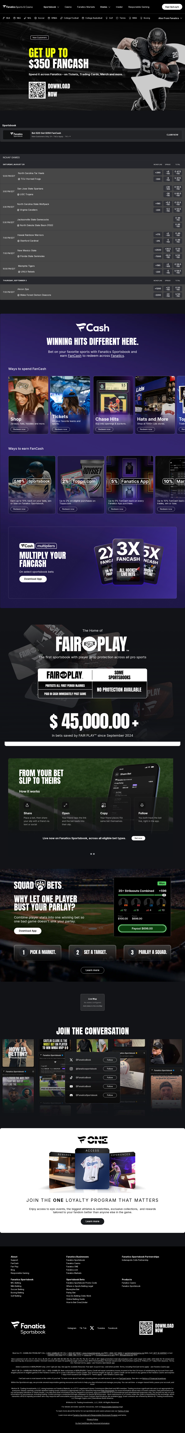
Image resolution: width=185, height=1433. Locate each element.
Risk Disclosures (108, 1390)
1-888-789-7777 (74, 1355)
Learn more (92, 970)
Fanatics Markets (86, 7)
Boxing (147, 18)
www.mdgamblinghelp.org (93, 1353)
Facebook (112, 1328)
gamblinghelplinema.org (134, 1353)
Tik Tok (83, 1328)
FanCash (74, 356)
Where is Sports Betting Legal (79, 1286)
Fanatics (117, 356)
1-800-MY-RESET (74, 1353)
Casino (68, 7)
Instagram (72, 1328)
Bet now (138, 838)
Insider (119, 7)
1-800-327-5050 (115, 1353)
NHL (29, 18)
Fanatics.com (72, 1270)
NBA (19, 18)
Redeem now (19, 429)
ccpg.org (87, 1355)
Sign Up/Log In (172, 7)
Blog (13, 1270)
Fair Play (14, 1267)
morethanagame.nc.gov (105, 1355)
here (120, 1396)
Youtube (101, 1328)
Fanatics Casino (73, 1263)
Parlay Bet (70, 1293)
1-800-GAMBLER (53, 1353)
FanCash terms (125, 1378)
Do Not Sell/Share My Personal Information (92, 1423)
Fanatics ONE (72, 1267)
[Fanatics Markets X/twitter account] (92, 1328)
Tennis (123, 18)
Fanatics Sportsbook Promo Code (81, 1283)
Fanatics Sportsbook (75, 1260)
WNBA (54, 18)
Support (14, 1260)
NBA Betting (16, 1286)
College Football (71, 18)
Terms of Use (123, 1411)
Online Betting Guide (75, 1299)
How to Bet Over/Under (77, 1302)
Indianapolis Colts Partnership (135, 1260)
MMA (134, 18)
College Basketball (93, 18)
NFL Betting (16, 1283)
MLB (8, 18)
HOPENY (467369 (55, 1355)
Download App (33, 578)
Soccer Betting (17, 1289)
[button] (91, 854)
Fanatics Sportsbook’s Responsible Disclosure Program (95, 1415)
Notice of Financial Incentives (154, 1378)
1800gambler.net (126, 1355)
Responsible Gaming (138, 7)
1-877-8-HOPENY (159, 1353)
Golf (111, 18)
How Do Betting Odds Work (78, 1296)
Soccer (41, 18)
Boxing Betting (17, 1293)
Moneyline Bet (72, 1289)
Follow (110, 1060)
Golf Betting (16, 1296)
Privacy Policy (92, 1419)
